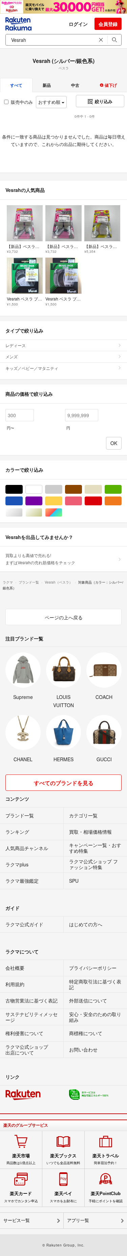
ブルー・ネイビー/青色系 (22, 501)
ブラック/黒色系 (22, 489)
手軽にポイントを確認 (106, 1197)
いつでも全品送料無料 (63, 1159)
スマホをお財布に (63, 1197)
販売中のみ (22, 102)
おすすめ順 (50, 102)
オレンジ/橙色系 (121, 501)
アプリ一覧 (78, 1220)
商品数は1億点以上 (21, 1159)
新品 (47, 85)
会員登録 (108, 23)
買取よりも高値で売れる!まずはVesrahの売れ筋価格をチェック (40, 558)
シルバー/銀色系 (22, 512)
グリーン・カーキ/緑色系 (121, 489)
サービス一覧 (16, 1220)
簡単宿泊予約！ (105, 1159)
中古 (75, 85)
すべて (16, 85)
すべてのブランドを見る (63, 783)
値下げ (110, 85)
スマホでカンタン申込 (21, 1197)
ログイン (78, 23)
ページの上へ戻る (64, 617)
